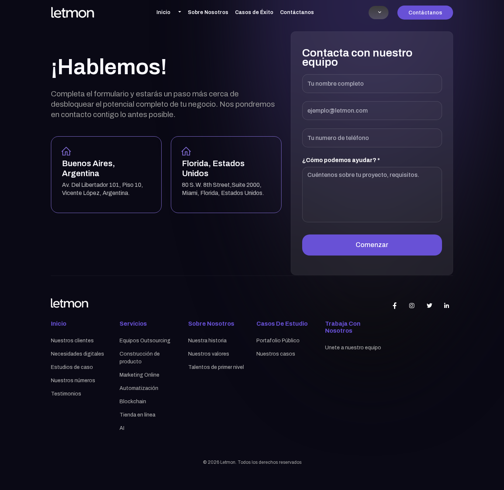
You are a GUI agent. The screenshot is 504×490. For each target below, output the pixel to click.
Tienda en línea (137, 415)
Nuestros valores (208, 354)
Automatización (139, 388)
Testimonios (66, 394)
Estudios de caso (72, 367)
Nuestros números (73, 380)
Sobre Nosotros (208, 12)
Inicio (163, 12)
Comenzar (372, 245)
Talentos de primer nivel (216, 367)
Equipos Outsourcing (145, 340)
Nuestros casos (275, 354)
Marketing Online (139, 375)
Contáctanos (297, 12)
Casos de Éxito (254, 12)
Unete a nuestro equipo (353, 347)
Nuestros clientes (72, 340)
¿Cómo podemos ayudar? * (341, 160)
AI (122, 428)
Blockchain (133, 401)
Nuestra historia (207, 340)
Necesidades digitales (77, 354)
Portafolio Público (278, 340)
